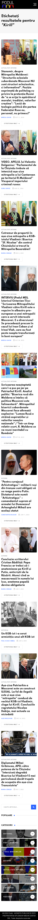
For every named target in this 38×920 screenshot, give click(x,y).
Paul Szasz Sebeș (8, 641)
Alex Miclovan (6, 718)
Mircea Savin (6, 117)
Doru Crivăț (5, 188)
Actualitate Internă (9, 68)
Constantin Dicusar (8, 515)
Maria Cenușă (6, 253)
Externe (4, 478)
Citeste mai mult (10, 123)
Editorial (4, 630)
